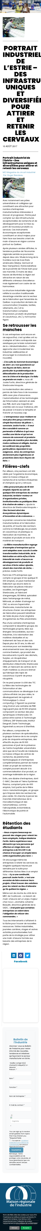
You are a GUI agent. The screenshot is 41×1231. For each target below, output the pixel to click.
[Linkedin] (14, 955)
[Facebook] (20, 955)
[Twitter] (27, 955)
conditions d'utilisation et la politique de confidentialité (18, 1143)
